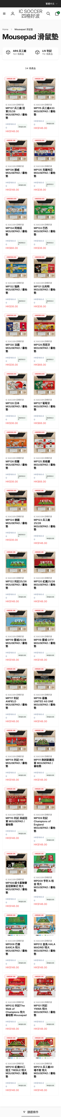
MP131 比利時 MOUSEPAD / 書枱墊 (44, 289)
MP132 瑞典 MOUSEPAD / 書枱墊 (16, 289)
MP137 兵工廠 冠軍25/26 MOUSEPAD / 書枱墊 (16, 113)
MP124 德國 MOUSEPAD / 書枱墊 (16, 523)
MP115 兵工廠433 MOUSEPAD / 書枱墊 (44, 111)
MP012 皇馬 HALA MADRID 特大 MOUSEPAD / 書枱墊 (44, 949)
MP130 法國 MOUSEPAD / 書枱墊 (16, 348)
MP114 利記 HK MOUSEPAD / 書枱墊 (16, 763)
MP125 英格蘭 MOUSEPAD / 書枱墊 (44, 464)
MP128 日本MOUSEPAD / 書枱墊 (16, 406)
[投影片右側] (55, 53)
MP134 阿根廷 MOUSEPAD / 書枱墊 (16, 231)
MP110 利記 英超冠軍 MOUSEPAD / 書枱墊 (16, 821)
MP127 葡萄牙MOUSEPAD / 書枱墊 (44, 406)
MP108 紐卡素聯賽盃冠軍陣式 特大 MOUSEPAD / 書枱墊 (16, 887)
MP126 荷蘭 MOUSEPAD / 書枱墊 (16, 464)
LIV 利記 (47, 51)
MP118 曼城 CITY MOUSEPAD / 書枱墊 (44, 643)
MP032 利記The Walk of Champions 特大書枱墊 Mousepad (16, 1010)
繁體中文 (50, 3)
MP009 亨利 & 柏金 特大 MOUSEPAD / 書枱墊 (44, 885)
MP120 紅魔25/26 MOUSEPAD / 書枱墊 (44, 584)
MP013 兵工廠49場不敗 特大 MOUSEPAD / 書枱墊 (44, 1071)
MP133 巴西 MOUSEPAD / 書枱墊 (44, 231)
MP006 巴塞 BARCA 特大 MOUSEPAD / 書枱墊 (16, 949)
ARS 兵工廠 (19, 51)
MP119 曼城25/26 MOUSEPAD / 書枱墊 (16, 643)
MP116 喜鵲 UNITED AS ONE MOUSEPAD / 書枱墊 (44, 703)
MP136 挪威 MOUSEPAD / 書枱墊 (16, 173)
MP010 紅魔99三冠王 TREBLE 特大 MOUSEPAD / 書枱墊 (16, 1071)
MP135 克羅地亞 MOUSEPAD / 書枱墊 (44, 173)
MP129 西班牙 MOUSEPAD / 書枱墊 (44, 348)
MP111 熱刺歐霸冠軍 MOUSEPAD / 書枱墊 (44, 763)
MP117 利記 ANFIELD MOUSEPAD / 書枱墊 (16, 703)
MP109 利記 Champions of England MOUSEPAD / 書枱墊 (44, 824)
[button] (4, 13)
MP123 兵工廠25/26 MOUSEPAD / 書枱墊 (44, 524)
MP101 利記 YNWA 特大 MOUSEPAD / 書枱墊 (44, 1010)
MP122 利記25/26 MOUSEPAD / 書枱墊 (16, 584)
